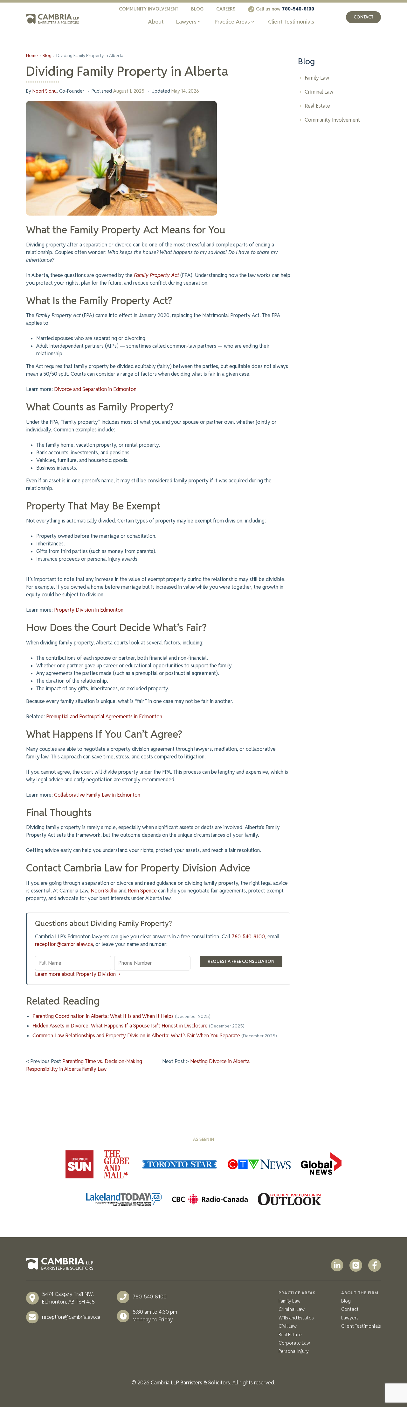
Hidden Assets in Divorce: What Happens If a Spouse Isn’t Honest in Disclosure (120, 1025)
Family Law (289, 1301)
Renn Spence (142, 890)
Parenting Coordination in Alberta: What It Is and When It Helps (103, 1016)
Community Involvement (148, 9)
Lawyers (350, 1318)
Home (32, 55)
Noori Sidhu (44, 91)
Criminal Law (292, 1309)
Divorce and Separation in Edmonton (95, 389)
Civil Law (288, 1326)
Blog (197, 9)
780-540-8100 (248, 936)
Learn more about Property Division (76, 974)
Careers (225, 9)
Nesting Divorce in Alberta (220, 1061)
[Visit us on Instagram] (355, 1266)
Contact (363, 17)
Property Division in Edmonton (88, 610)
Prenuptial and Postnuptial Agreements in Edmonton (104, 716)
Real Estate (290, 1335)
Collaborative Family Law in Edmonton (97, 795)
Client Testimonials (361, 1326)
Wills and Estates (296, 1318)
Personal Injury (294, 1351)
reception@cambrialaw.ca (64, 944)
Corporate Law (294, 1343)
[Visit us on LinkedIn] (337, 1266)
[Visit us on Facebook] (374, 1266)
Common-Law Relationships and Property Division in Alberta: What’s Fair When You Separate (136, 1035)
